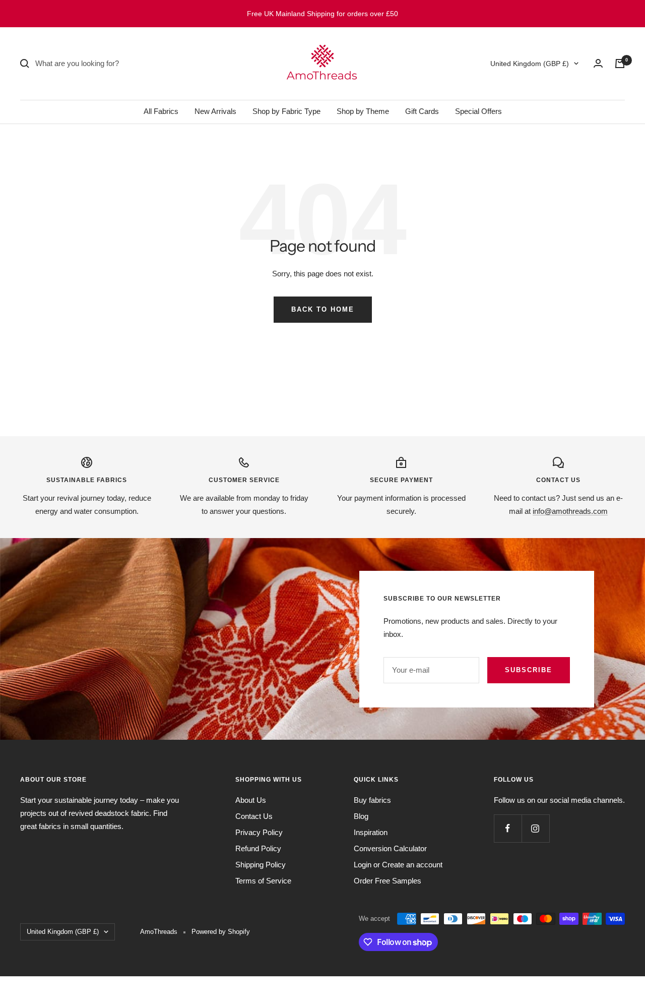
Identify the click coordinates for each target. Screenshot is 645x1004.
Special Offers (478, 111)
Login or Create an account (398, 864)
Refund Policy (258, 848)
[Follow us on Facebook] (508, 828)
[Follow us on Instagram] (535, 828)
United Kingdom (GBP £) (529, 64)
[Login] (598, 63)
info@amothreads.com (570, 511)
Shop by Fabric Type (286, 111)
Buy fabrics (372, 800)
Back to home (322, 309)
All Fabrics (161, 111)
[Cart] (620, 63)
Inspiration (371, 832)
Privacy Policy (259, 832)
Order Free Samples (387, 880)
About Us (250, 800)
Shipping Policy (260, 864)
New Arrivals (215, 111)
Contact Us (254, 816)
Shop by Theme (363, 111)
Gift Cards (422, 111)
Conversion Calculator (390, 848)
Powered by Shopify (220, 931)
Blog (361, 816)
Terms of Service (263, 880)
